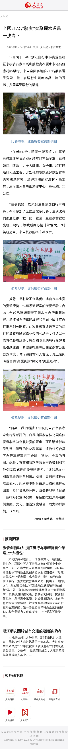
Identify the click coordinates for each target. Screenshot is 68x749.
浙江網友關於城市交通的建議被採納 (32, 631)
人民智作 (24, 720)
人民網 (4, 16)
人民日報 (9, 699)
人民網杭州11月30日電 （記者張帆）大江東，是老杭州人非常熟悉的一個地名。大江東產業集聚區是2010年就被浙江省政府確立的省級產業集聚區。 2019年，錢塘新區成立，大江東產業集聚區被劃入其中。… (33, 646)
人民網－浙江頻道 (50, 47)
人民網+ (24, 699)
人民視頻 (9, 720)
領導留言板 (54, 699)
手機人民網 (39, 699)
